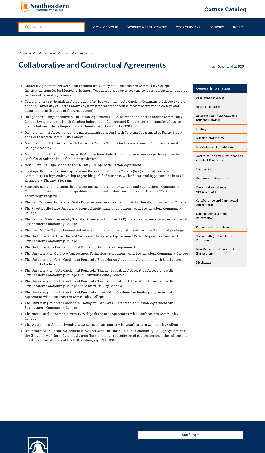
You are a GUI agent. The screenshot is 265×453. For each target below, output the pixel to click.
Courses (216, 27)
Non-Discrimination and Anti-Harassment (218, 251)
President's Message (210, 97)
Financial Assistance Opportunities (211, 189)
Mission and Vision (210, 138)
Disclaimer (204, 262)
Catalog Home (105, 27)
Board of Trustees (208, 107)
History (201, 129)
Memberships (206, 169)
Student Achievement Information (211, 216)
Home (22, 53)
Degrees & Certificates (147, 27)
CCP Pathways (188, 27)
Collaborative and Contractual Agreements (217, 203)
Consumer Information (212, 227)
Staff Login (190, 435)
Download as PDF (231, 66)
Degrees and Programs (212, 178)
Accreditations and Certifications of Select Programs (219, 158)
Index (238, 27)
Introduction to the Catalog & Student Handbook (216, 118)
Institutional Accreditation (215, 147)
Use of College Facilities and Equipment (216, 238)
